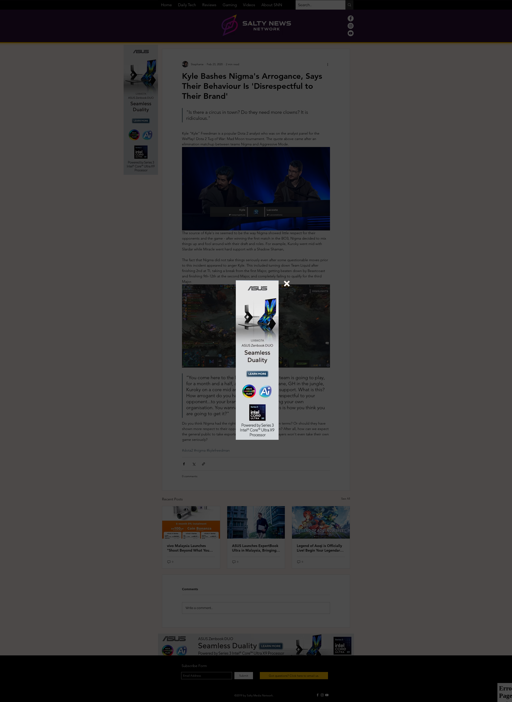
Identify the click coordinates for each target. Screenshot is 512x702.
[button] (287, 284)
